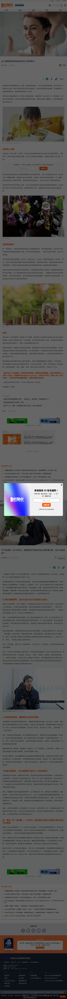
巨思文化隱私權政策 (49, 509)
